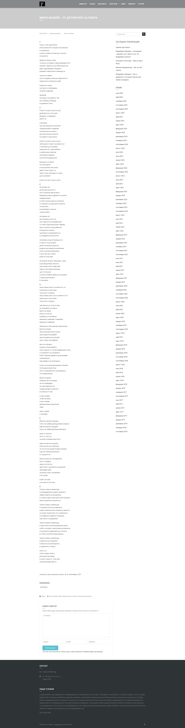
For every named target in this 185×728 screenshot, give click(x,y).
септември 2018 (122, 361)
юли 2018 (119, 368)
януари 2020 (120, 321)
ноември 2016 (121, 427)
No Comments (70, 33)
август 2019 (120, 333)
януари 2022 (120, 239)
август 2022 (120, 215)
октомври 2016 (121, 431)
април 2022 (120, 227)
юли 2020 (119, 306)
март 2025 (120, 125)
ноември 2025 (121, 101)
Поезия (43, 596)
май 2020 (119, 309)
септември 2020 (122, 298)
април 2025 (120, 121)
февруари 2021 (121, 278)
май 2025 (119, 117)
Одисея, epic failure (123, 47)
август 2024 (120, 148)
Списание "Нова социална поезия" (82, 596)
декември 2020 (121, 286)
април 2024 (120, 160)
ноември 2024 (121, 140)
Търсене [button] (141, 4)
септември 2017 (122, 396)
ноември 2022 (121, 203)
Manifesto (83, 4)
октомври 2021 (121, 250)
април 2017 (120, 408)
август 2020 (120, 302)
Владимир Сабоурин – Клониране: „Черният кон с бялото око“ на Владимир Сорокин (129, 54)
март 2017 (120, 412)
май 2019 (119, 337)
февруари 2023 (121, 191)
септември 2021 (122, 254)
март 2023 (120, 187)
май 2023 (119, 184)
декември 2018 (121, 353)
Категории (113, 4)
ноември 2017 (121, 392)
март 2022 (120, 231)
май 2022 (119, 223)
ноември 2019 (121, 325)
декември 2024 (121, 136)
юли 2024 (119, 152)
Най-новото (102, 4)
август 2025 (120, 113)
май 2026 (119, 97)
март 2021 (120, 274)
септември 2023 (122, 172)
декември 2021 (121, 243)
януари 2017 (120, 420)
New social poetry (53, 596)
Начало (92, 4)
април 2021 (120, 270)
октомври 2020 (121, 294)
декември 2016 (121, 424)
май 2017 (119, 404)
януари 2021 (120, 282)
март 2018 (120, 380)
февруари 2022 (121, 235)
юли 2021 (119, 258)
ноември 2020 (121, 290)
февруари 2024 (121, 168)
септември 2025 (122, 109)
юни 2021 (119, 262)
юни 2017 (119, 400)
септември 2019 (122, 329)
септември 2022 (122, 211)
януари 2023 (120, 195)
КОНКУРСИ (131, 4)
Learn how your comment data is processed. (87, 652)
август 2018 (120, 365)
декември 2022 (121, 199)
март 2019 (120, 341)
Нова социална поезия (65, 596)
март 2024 (120, 164)
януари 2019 (120, 349)
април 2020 (120, 313)
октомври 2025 (121, 105)
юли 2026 (119, 93)
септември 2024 (122, 144)
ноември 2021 (121, 246)
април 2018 (120, 376)
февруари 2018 (121, 384)
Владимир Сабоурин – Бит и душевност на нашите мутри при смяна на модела (128, 77)
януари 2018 (120, 388)
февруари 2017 (121, 416)
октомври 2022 (121, 207)
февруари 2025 (121, 129)
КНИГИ (123, 4)
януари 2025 (120, 132)
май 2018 (119, 372)
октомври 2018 (121, 357)
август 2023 (120, 176)
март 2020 (120, 317)
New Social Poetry (55, 33)
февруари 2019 (121, 345)
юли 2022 (119, 219)
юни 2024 (119, 156)
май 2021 (119, 266)
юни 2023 (119, 180)
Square (57, 724)
